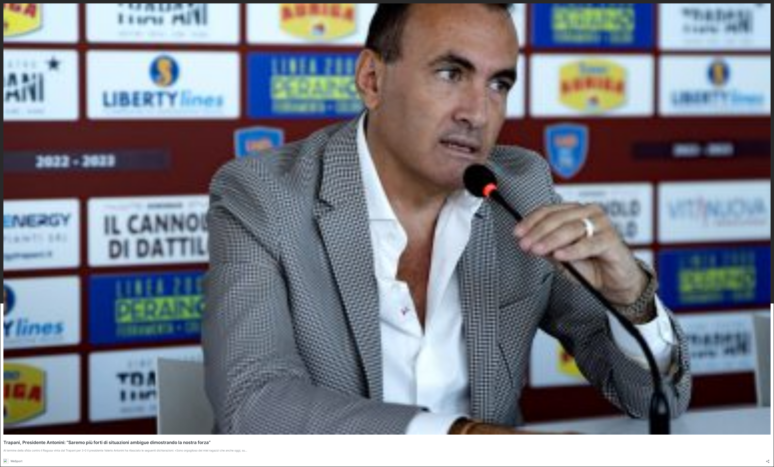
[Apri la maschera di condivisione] (768, 460)
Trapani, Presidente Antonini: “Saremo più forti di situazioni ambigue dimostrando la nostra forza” (107, 442)
